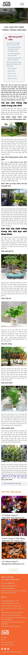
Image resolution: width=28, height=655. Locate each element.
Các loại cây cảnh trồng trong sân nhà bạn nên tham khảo (14, 64)
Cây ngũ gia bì (12, 68)
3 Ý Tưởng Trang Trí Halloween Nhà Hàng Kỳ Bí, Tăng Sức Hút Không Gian (13, 516)
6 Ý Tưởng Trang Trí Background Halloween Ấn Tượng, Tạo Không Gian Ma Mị (13, 563)
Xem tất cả (14, 570)
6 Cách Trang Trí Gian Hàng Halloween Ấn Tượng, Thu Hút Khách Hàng (13, 540)
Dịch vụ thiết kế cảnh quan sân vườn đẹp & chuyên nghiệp (14, 618)
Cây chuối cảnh (12, 78)
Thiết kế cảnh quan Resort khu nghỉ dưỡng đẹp (12, 623)
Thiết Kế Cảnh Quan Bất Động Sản (12, 612)
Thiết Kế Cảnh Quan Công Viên (11, 626)
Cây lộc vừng (12, 73)
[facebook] (5, 649)
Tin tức (3, 640)
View (14, 504)
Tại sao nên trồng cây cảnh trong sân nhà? (13, 44)
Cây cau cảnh (12, 76)
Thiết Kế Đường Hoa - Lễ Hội (10, 601)
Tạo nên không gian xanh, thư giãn (14, 54)
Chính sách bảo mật (7, 642)
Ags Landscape (22, 478)
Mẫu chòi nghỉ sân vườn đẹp (12, 483)
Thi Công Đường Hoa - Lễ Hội (10, 603)
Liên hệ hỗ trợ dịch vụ (8, 645)
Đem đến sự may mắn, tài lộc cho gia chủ (15, 59)
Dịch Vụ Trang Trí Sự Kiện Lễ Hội (11, 606)
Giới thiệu (4, 637)
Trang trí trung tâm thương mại (11, 615)
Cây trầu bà (11, 71)
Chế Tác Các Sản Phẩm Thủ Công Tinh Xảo (13, 609)
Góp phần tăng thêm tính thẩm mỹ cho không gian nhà (14, 49)
